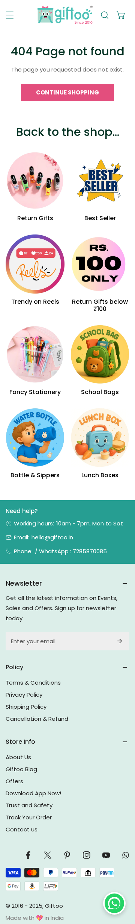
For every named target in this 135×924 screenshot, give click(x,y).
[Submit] (120, 641)
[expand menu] (10, 15)
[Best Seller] (99, 180)
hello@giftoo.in (52, 537)
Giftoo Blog (21, 769)
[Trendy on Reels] (35, 264)
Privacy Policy (24, 695)
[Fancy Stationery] (35, 354)
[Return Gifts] (35, 180)
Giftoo (54, 906)
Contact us (22, 829)
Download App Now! (33, 793)
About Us (18, 757)
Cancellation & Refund (37, 719)
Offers (14, 781)
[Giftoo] (65, 15)
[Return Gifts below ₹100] (99, 264)
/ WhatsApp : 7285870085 (71, 551)
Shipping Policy (26, 707)
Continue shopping (67, 92)
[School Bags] (99, 354)
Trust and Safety (29, 805)
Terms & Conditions (33, 683)
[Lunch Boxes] (99, 437)
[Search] (104, 15)
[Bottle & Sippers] (35, 437)
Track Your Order (29, 817)
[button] (121, 15)
